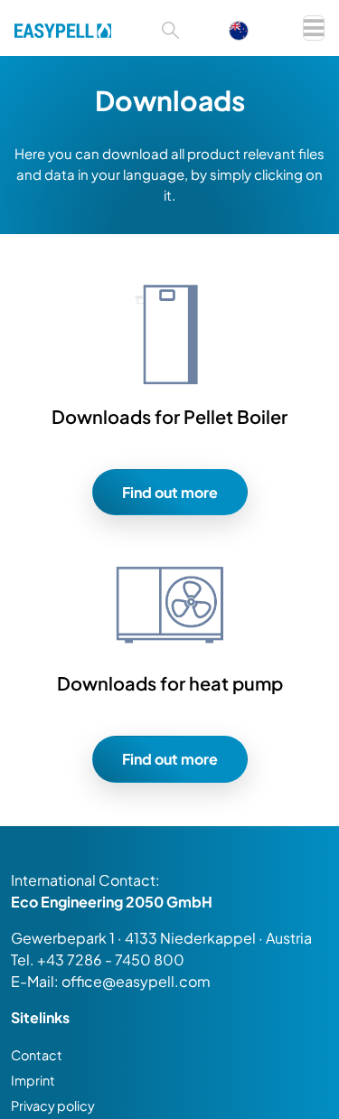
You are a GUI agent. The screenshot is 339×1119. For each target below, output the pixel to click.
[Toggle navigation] (314, 28)
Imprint (33, 1080)
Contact (36, 1055)
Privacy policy (53, 1105)
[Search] (170, 28)
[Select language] (248, 28)
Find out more (170, 492)
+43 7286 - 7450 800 (110, 959)
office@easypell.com (136, 981)
